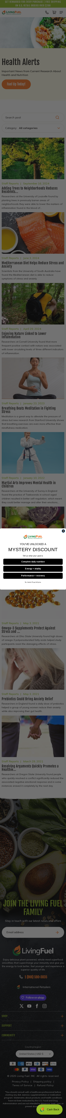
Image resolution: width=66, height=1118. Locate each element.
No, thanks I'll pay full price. (33, 582)
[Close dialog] (63, 531)
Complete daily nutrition (33, 562)
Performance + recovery (33, 575)
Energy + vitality (33, 569)
